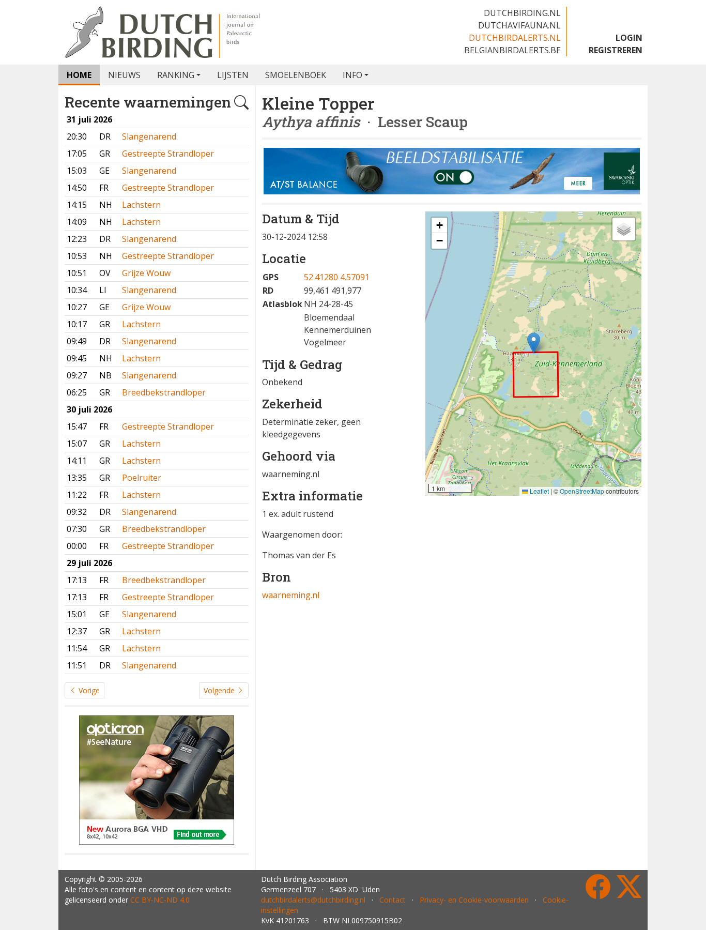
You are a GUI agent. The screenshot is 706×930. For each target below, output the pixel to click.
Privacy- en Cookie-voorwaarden (474, 900)
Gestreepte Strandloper (168, 153)
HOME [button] (79, 75)
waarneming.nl (290, 595)
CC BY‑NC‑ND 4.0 (160, 900)
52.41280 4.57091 (337, 277)
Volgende (220, 690)
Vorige (88, 690)
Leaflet (538, 490)
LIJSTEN (233, 75)
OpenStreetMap (582, 490)
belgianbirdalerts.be (512, 50)
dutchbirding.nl (522, 13)
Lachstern (141, 204)
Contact (392, 900)
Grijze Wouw (146, 273)
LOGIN (629, 37)
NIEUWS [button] (124, 75)
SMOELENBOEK (295, 75)
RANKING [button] (175, 75)
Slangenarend (149, 136)
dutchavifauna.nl (519, 25)
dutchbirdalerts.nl (515, 37)
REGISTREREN (615, 50)
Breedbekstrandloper (164, 392)
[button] (533, 343)
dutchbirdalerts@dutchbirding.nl (313, 900)
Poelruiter (141, 477)
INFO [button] (352, 75)
